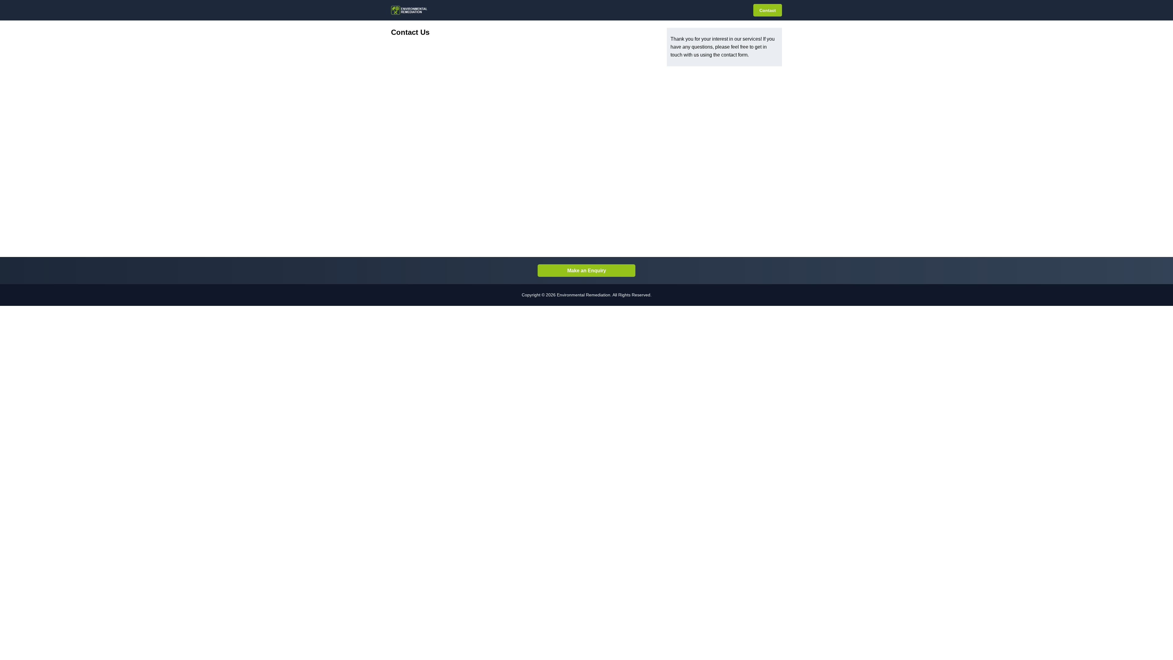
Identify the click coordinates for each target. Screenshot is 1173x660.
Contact (767, 10)
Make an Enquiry (586, 270)
